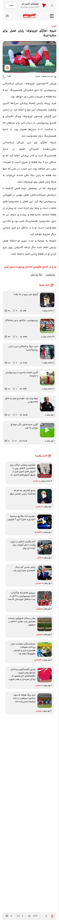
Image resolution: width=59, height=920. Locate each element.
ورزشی (53, 26)
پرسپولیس (50, 275)
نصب (11, 5)
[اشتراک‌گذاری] (46, 916)
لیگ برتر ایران (36, 275)
